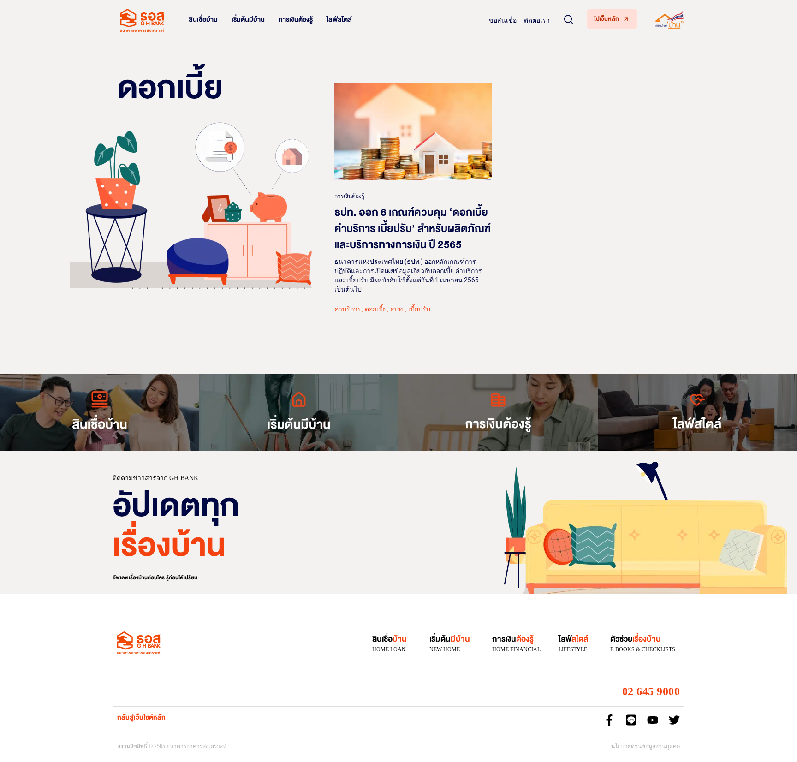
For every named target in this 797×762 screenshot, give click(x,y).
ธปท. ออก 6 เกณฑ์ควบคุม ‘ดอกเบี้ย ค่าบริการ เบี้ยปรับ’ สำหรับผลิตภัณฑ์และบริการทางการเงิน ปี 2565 (412, 228)
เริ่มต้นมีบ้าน (248, 19)
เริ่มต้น (449, 639)
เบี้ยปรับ (419, 309)
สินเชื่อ (389, 639)
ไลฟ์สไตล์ (339, 19)
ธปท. (397, 309)
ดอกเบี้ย (376, 309)
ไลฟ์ (573, 639)
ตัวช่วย (635, 639)
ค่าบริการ (347, 309)
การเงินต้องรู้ (296, 19)
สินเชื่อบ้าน (203, 19)
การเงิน (513, 639)
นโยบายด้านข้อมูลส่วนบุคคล (645, 746)
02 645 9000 (651, 691)
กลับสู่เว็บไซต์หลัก (141, 717)
